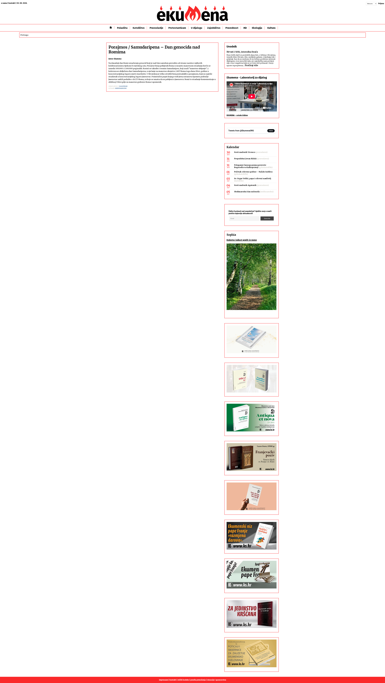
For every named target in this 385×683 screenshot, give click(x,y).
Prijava (381, 3)
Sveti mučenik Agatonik (245, 185)
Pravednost (231, 27)
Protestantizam (177, 27)
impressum (163, 680)
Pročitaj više (251, 65)
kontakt (12, 3)
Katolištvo (139, 27)
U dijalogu (196, 27)
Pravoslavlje (156, 27)
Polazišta (122, 27)
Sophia (231, 234)
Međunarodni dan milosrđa (246, 191)
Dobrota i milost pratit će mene (242, 240)
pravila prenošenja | (198, 680)
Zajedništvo (213, 27)
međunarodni (120, 88)
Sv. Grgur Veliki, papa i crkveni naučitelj (252, 178)
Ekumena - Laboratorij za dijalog (247, 77)
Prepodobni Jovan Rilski (245, 158)
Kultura (271, 27)
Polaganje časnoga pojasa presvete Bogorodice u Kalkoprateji (250, 166)
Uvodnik (232, 46)
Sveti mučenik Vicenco (244, 152)
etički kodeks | (184, 680)
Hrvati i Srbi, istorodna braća (242, 51)
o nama (4, 3)
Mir (245, 27)
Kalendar (123, 86)
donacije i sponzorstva (216, 680)
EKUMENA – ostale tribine (237, 115)
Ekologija (257, 27)
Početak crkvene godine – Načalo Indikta (253, 172)
